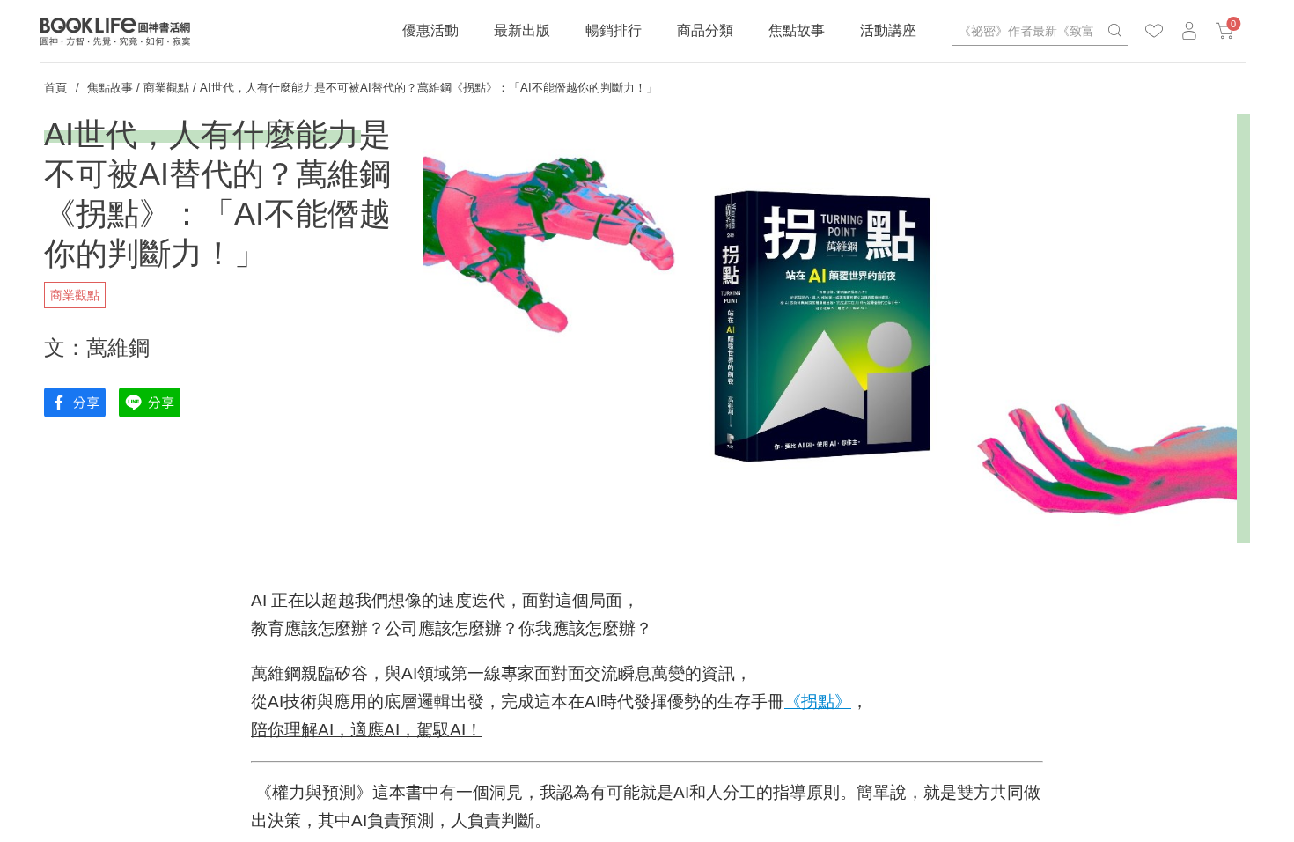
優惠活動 (430, 30)
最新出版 (522, 30)
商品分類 (705, 30)
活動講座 (888, 30)
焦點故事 (796, 30)
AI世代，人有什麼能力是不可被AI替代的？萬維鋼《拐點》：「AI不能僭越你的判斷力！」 (429, 87)
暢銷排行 (613, 30)
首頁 (55, 87)
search (1114, 31)
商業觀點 (166, 87)
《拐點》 (817, 701)
